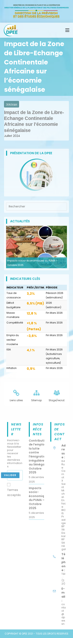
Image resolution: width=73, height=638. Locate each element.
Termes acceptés (14, 492)
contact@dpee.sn (63, 614)
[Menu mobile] (67, 30)
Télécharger (11, 104)
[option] (36, 247)
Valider (10, 475)
